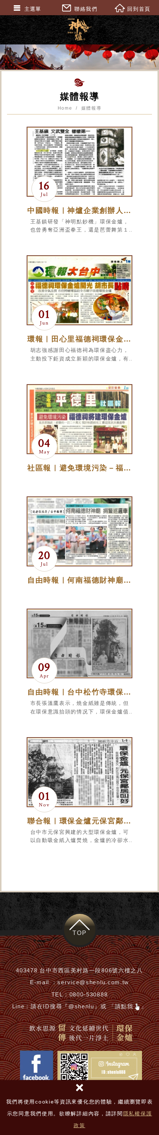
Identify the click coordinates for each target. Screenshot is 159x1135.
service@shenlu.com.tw (93, 982)
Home (65, 108)
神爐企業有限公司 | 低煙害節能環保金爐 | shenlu (80, 30)
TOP (79, 933)
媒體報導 (91, 108)
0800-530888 (89, 994)
